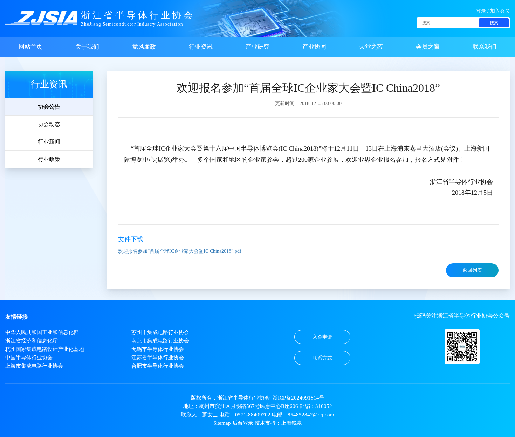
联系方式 (322, 358)
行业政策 (49, 159)
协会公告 (49, 107)
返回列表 (472, 270)
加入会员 (500, 11)
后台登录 (242, 423)
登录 (481, 11)
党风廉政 (144, 46)
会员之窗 (428, 46)
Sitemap (222, 423)
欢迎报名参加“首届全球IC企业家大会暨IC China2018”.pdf (179, 251)
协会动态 (49, 124)
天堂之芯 (371, 46)
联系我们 (484, 46)
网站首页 (30, 46)
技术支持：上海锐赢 (278, 423)
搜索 (494, 22)
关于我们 (87, 46)
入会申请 (322, 337)
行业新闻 (49, 142)
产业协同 (314, 46)
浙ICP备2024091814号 (298, 398)
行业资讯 (201, 46)
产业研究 (257, 46)
